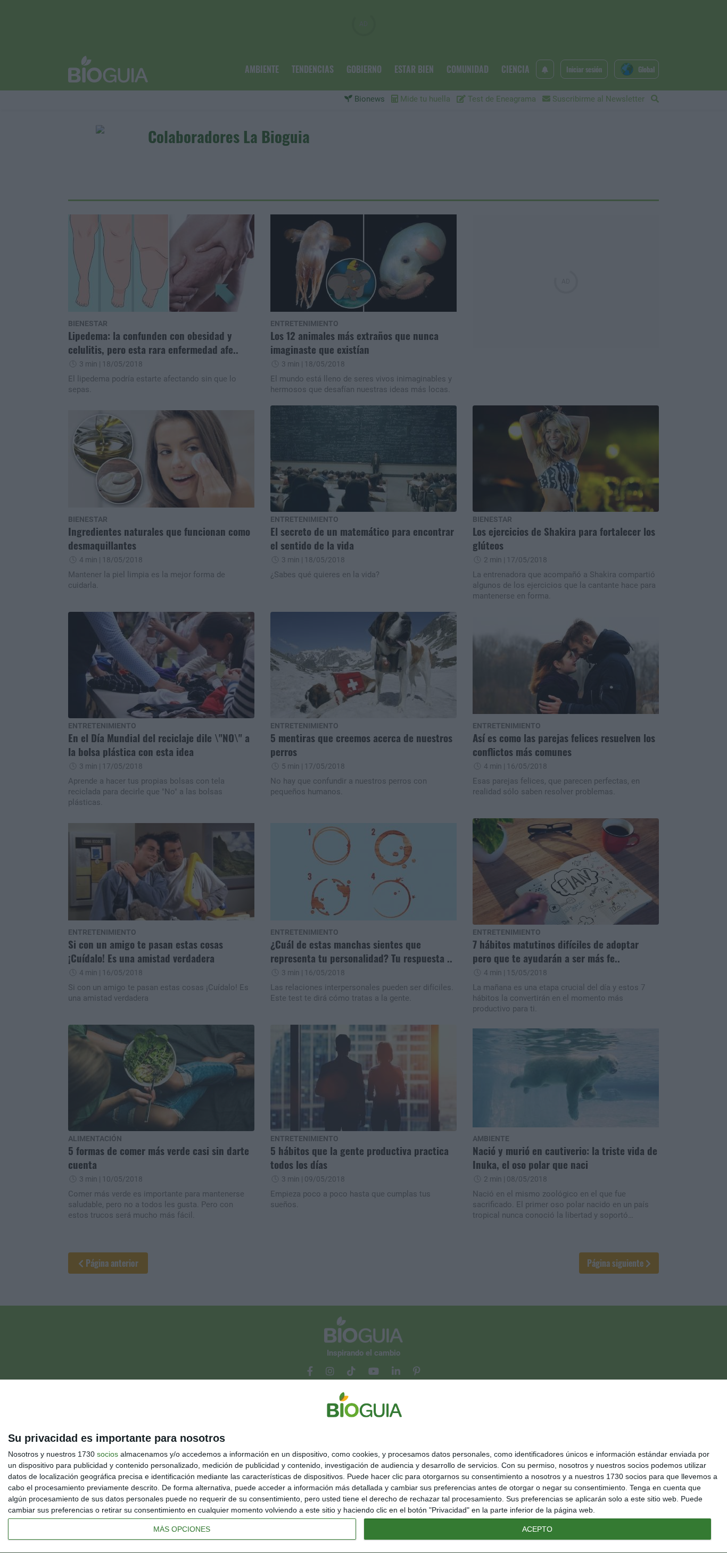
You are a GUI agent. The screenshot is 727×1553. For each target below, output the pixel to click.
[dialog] (363, 1466)
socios (107, 1454)
